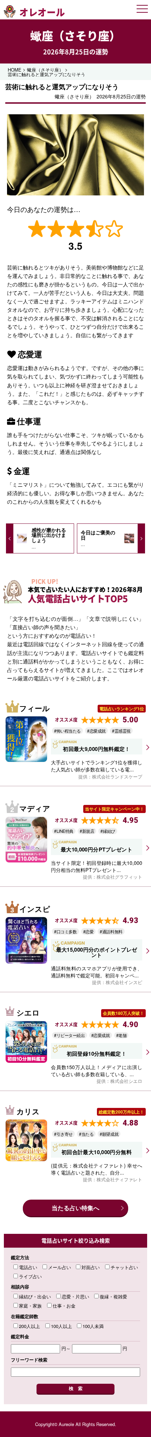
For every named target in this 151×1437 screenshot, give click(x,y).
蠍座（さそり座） (75, 35)
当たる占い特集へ (75, 1207)
